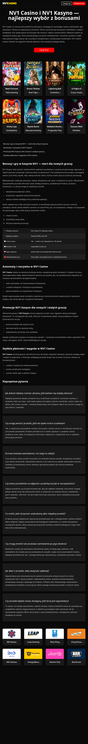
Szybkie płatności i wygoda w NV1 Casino (20, 155)
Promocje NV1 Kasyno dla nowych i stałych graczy (24, 151)
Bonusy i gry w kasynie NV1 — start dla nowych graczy (25, 144)
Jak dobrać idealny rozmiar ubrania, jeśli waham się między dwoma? (39, 393)
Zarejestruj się (79, 3)
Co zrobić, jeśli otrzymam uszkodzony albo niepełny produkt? (35, 513)
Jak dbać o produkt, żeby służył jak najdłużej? (27, 570)
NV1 (10, 3)
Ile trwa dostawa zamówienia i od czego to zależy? (30, 453)
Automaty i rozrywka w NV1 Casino (17, 148)
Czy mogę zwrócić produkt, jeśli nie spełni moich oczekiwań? (35, 423)
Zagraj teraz (43, 50)
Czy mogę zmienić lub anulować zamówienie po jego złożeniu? (36, 543)
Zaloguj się (67, 3)
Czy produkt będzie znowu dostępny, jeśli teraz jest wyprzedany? (37, 601)
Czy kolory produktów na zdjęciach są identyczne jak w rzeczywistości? (40, 483)
